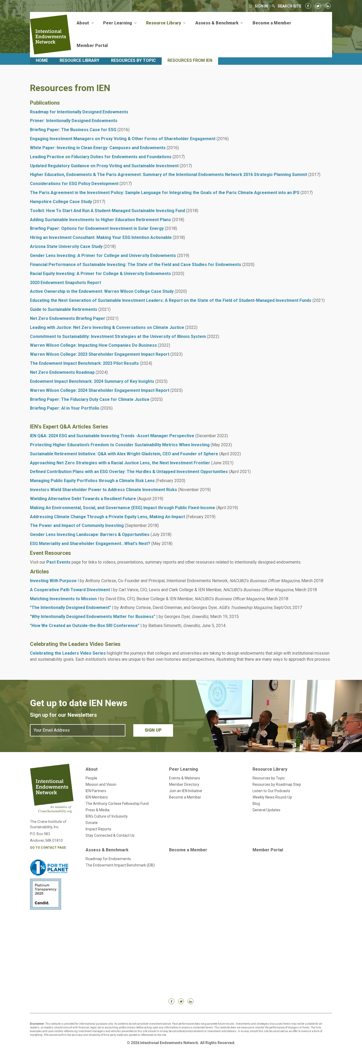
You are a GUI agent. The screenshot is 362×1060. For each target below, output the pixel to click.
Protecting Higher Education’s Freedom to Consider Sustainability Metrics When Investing (120, 444)
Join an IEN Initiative (185, 791)
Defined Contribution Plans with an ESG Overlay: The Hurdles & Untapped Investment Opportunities (129, 471)
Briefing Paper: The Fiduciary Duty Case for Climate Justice (89, 399)
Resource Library (79, 60)
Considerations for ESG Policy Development (74, 183)
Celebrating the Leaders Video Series (68, 653)
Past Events (58, 562)
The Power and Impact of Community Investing (77, 525)
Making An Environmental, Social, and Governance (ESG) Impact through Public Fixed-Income (122, 507)
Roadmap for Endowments (108, 859)
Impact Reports (98, 829)
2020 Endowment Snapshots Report (65, 282)
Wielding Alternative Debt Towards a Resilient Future (83, 498)
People (91, 778)
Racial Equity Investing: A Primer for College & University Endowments (100, 273)
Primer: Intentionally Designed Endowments (73, 120)
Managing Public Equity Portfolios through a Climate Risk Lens (92, 480)
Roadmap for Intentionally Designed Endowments (79, 111)
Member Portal (92, 45)
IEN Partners (96, 791)
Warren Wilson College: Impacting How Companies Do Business (93, 345)
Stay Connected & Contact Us (110, 835)
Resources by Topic (133, 60)
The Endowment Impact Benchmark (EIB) (120, 865)
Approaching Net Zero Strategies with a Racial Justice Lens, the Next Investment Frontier (120, 462)
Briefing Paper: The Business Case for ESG (73, 129)
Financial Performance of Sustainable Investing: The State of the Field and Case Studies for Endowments (135, 264)
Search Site (289, 6)
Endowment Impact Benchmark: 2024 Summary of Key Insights (92, 381)
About (92, 769)
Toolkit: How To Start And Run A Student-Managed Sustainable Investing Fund (107, 210)
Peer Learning (183, 769)
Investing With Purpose (53, 580)
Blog (256, 803)
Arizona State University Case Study (66, 246)
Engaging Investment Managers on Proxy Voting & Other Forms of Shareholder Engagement (122, 138)
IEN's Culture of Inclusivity (107, 816)
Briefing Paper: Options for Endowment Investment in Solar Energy (97, 228)
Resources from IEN (189, 60)
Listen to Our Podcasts (271, 791)
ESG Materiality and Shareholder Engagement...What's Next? (90, 543)
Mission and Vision (101, 784)
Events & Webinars (184, 778)
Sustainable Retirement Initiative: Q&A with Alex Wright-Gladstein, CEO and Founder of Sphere (124, 453)
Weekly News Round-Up (272, 797)
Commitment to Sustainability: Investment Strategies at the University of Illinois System (118, 336)
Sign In (261, 6)
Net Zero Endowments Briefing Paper (67, 318)
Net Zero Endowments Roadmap (62, 372)
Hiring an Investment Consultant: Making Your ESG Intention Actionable (101, 237)
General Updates (266, 810)
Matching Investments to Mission (63, 598)
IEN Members (97, 797)
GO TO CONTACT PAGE (48, 847)
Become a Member (272, 22)
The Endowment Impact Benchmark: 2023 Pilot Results (84, 363)
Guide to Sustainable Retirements (63, 309)
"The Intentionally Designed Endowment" (70, 607)
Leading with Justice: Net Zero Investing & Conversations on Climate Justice (107, 327)
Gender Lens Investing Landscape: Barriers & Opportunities (89, 534)
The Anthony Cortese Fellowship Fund (117, 803)
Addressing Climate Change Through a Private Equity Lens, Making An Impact (107, 516)
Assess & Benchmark (107, 849)
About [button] (83, 22)
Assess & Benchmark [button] (217, 22)
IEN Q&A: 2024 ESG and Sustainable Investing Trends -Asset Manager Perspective (112, 435)
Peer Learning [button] (118, 22)
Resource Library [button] (164, 22)
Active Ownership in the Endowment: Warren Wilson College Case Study (102, 291)
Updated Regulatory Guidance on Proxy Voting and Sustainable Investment (104, 165)
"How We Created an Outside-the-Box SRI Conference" (84, 625)
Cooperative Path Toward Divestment (71, 589)
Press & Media (97, 810)
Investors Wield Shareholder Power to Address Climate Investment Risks (103, 489)
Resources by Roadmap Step (277, 784)
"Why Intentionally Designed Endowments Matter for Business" (92, 616)
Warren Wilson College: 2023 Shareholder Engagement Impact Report (99, 354)
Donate (92, 823)
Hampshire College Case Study (61, 201)
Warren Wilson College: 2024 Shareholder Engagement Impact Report (99, 390)
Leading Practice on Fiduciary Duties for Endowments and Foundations (100, 156)
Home (42, 60)
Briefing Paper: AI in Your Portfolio (64, 408)
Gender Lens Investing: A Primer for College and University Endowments (103, 255)
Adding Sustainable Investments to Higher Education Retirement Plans (100, 219)
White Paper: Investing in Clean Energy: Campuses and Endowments (98, 147)
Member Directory (184, 784)
